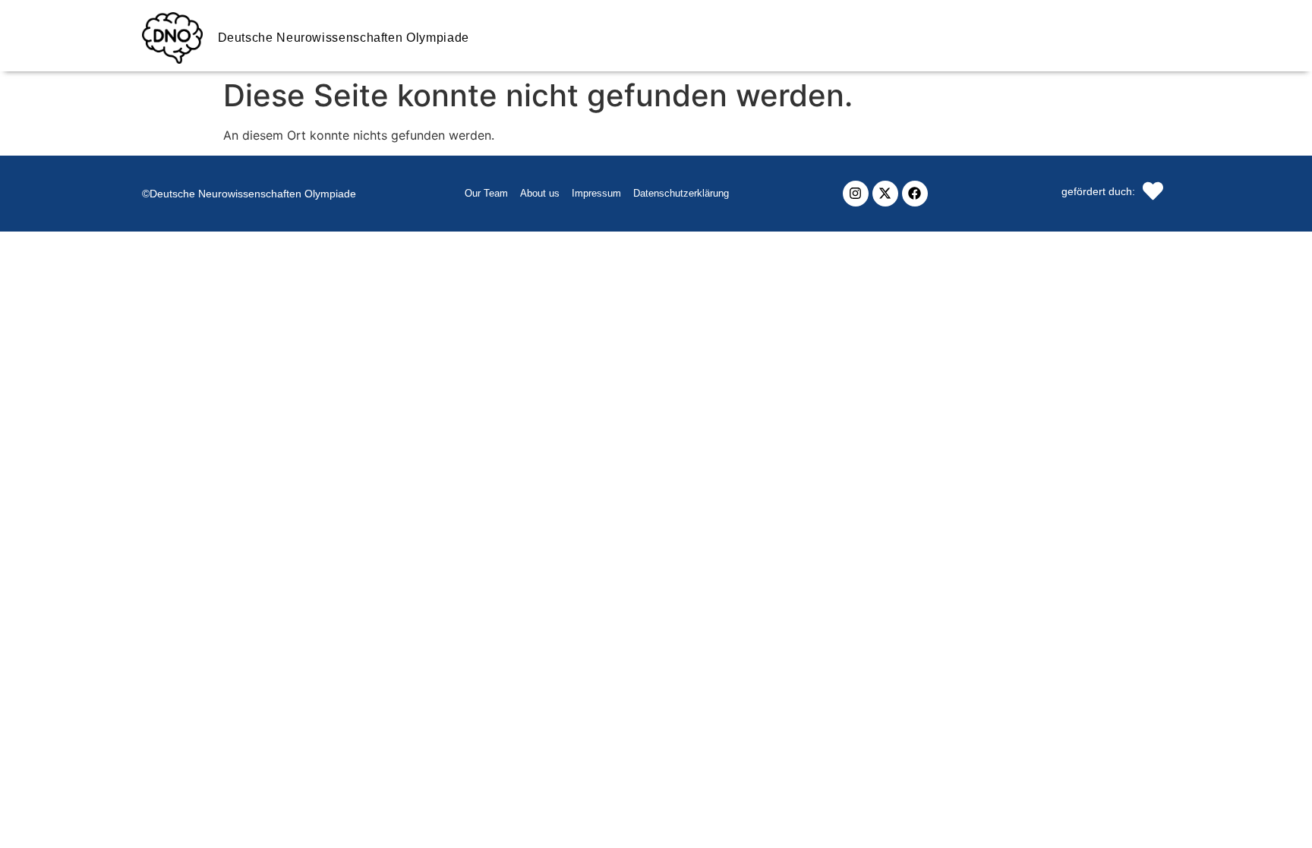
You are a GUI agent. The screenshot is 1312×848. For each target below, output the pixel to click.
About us (540, 193)
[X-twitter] (885, 193)
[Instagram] (856, 193)
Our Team (486, 193)
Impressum (596, 193)
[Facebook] (915, 193)
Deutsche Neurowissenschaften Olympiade (343, 37)
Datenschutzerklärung (681, 193)
